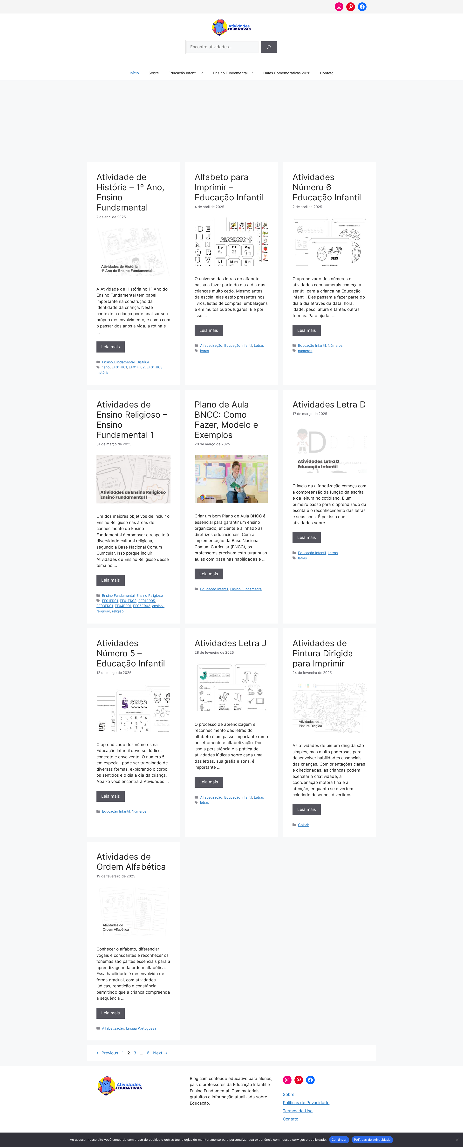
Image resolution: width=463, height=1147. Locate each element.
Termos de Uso (298, 1110)
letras (204, 351)
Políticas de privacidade (372, 1139)
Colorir (303, 825)
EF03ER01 (104, 606)
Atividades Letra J (230, 643)
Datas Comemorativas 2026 (286, 73)
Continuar (339, 1139)
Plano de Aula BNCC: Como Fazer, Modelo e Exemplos (226, 419)
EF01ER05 (146, 601)
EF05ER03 (141, 606)
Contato (327, 73)
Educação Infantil (183, 73)
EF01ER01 (110, 601)
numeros (305, 351)
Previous (107, 1053)
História (142, 362)
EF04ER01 (123, 606)
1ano (106, 367)
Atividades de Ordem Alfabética (131, 861)
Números (335, 345)
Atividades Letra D (329, 404)
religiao (118, 611)
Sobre (154, 73)
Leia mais (110, 346)
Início (134, 73)
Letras (259, 345)
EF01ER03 (128, 601)
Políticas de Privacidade (306, 1102)
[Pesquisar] (269, 47)
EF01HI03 (155, 367)
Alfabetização (211, 345)
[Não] (457, 1139)
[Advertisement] (231, 119)
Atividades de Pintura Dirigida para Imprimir (323, 653)
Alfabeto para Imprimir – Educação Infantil (229, 187)
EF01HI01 (119, 367)
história (102, 372)
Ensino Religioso (149, 595)
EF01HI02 (137, 367)
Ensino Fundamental (230, 73)
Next (160, 1053)
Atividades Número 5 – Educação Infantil (130, 653)
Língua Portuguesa (141, 1028)
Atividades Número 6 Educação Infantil (327, 187)
